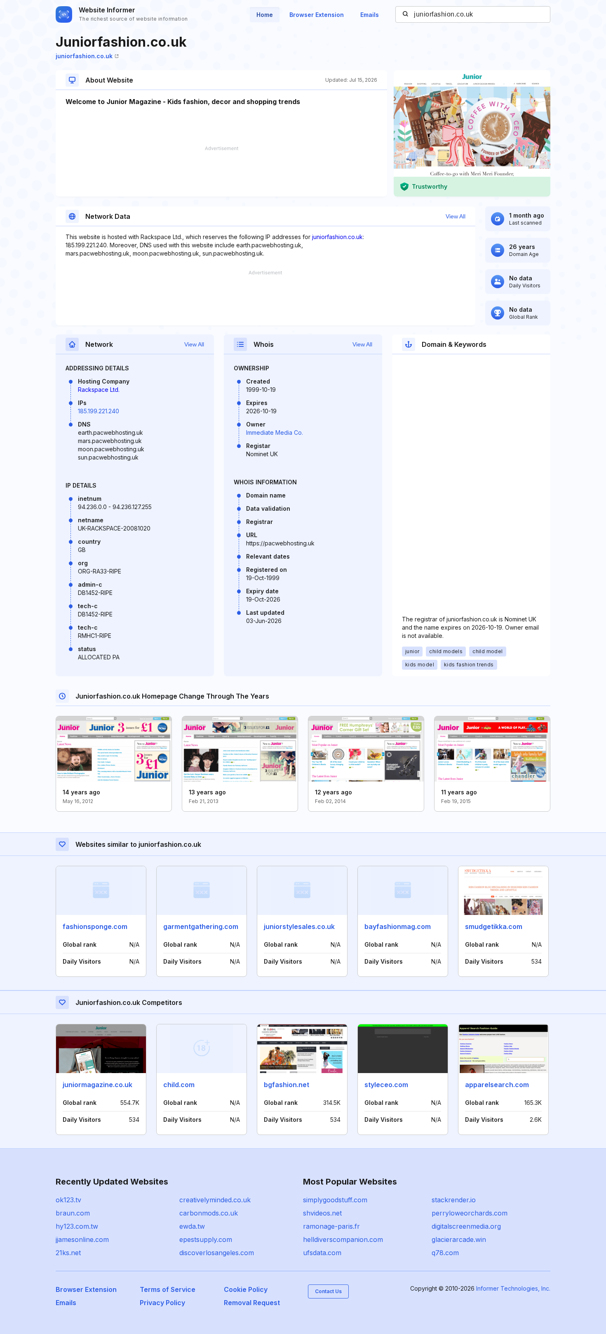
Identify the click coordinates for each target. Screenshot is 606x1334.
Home (264, 14)
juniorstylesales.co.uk (299, 926)
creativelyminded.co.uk (215, 1200)
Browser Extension (316, 14)
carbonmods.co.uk (208, 1213)
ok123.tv (68, 1200)
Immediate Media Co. (274, 432)
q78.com (445, 1253)
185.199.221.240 (98, 411)
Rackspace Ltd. (99, 389)
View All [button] (455, 216)
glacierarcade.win (459, 1239)
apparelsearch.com (497, 1084)
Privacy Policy (162, 1302)
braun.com (73, 1213)
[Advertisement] (221, 171)
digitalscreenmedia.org (466, 1226)
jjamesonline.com (82, 1239)
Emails (369, 14)
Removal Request (252, 1302)
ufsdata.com (322, 1253)
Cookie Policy (246, 1289)
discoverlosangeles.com (216, 1253)
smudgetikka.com (493, 926)
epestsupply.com (205, 1239)
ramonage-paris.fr (331, 1226)
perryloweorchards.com (469, 1213)
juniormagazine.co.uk (97, 1084)
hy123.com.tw (77, 1226)
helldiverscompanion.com (343, 1239)
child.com (179, 1084)
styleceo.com (386, 1084)
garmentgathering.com (200, 926)
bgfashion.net (286, 1084)
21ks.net (68, 1253)
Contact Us (328, 1291)
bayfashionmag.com (397, 926)
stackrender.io (454, 1200)
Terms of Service (167, 1289)
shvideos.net (322, 1213)
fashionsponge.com (95, 926)
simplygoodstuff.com (335, 1200)
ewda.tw (192, 1226)
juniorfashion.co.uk (84, 55)
